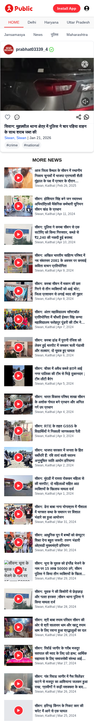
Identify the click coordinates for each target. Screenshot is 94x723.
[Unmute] (85, 101)
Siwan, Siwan (15, 138)
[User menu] (87, 8)
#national (31, 145)
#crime (12, 145)
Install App (66, 8)
